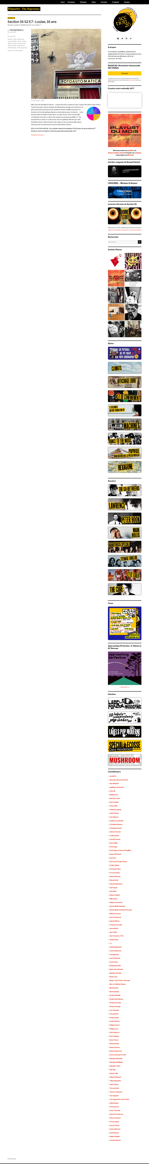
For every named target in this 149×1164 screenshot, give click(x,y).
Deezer (110, 153)
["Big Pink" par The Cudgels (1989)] (133, 278)
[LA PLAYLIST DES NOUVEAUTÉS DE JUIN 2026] (116, 278)
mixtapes (138, 153)
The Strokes (12, 48)
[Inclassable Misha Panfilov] (133, 295)
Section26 (12, 1159)
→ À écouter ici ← (124, 687)
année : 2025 (12, 39)
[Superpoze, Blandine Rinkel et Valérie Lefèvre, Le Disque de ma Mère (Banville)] (116, 312)
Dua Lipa (21, 39)
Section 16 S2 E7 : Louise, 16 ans (32, 22)
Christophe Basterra (16, 30)
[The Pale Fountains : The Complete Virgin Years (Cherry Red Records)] (133, 329)
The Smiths (21, 45)
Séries (94, 2)
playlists (131, 150)
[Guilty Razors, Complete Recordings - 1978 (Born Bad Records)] (116, 329)
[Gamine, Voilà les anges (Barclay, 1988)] (116, 295)
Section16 (22, 43)
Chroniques (71, 2)
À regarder (115, 2)
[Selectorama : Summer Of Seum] (133, 261)
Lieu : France (22, 41)
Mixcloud (130, 155)
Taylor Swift (12, 45)
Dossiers (127, 2)
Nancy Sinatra (13, 43)
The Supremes (22, 48)
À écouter (104, 2)
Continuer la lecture (38, 135)
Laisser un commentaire (15, 50)
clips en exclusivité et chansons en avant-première (124, 230)
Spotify (116, 153)
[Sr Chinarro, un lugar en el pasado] (133, 312)
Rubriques (83, 2)
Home (63, 2)
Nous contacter (132, 80)
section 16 (11, 18)
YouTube (122, 153)
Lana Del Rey (13, 41)
